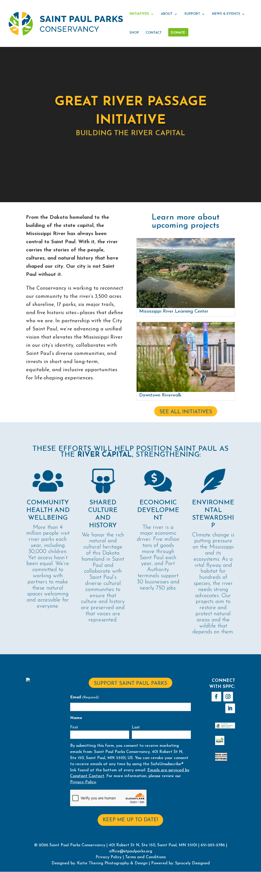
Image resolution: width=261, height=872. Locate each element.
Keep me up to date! (130, 820)
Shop (134, 32)
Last (136, 727)
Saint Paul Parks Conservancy (77, 845)
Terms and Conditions (145, 857)
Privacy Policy (83, 782)
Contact (154, 32)
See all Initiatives (185, 412)
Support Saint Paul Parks (130, 683)
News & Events (226, 14)
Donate (178, 32)
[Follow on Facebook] (216, 696)
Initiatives (139, 14)
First (74, 727)
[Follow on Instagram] (228, 696)
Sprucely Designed (192, 863)
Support (192, 14)
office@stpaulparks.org (130, 851)
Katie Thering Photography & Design (112, 863)
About (167, 14)
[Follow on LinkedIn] (230, 708)
